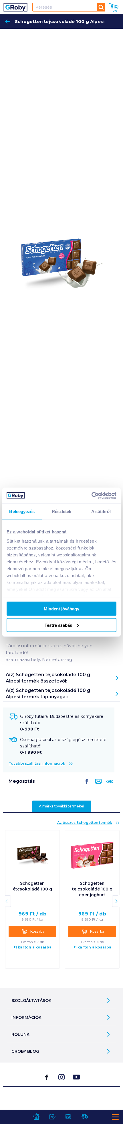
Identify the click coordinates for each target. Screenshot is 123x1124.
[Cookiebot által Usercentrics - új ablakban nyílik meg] (91, 495)
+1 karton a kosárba (32, 947)
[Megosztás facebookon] (87, 785)
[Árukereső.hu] (61, 1101)
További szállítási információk (37, 763)
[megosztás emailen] (97, 785)
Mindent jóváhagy (61, 608)
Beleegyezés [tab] (22, 511)
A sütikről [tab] (101, 511)
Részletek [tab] (62, 511)
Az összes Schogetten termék (84, 822)
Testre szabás (58, 624)
